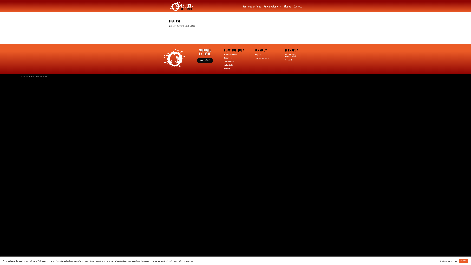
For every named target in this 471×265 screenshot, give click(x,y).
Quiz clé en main (262, 58)
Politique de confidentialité (291, 55)
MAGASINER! (205, 60)
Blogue (287, 6)
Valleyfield (228, 65)
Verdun (227, 68)
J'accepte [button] (463, 261)
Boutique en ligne (252, 6)
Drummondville (230, 54)
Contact (298, 6)
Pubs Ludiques (271, 6)
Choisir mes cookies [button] (448, 261)
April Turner (178, 26)
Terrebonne (229, 61)
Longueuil (228, 58)
